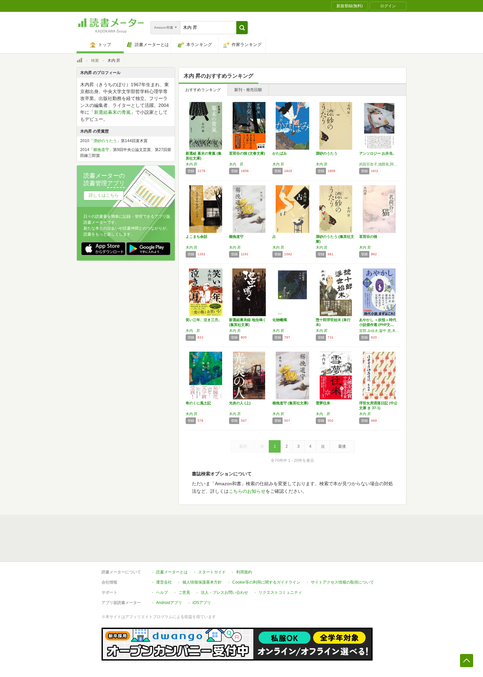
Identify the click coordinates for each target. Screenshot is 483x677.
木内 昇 (191, 164)
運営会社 (164, 582)
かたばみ (279, 153)
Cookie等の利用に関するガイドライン (266, 582)
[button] (242, 27)
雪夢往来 (323, 403)
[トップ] (79, 61)
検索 (95, 60)
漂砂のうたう (326, 153)
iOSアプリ (202, 603)
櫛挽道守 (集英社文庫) (290, 403)
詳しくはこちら (104, 195)
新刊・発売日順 (248, 90)
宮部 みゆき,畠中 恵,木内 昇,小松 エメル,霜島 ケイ (379, 331)
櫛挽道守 (236, 236)
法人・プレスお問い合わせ (224, 592)
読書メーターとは (172, 572)
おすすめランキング (203, 90)
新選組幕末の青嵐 (112, 112)
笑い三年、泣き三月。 (204, 320)
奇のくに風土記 (198, 403)
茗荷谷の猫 (368, 236)
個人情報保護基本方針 (202, 582)
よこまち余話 (196, 236)
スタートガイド (212, 572)
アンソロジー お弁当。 (377, 153)
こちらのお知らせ (247, 491)
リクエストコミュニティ (280, 592)
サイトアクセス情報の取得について (342, 582)
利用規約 (244, 572)
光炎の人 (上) (240, 403)
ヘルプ (162, 592)
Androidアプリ (169, 603)
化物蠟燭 (279, 320)
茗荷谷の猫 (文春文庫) (247, 153)
